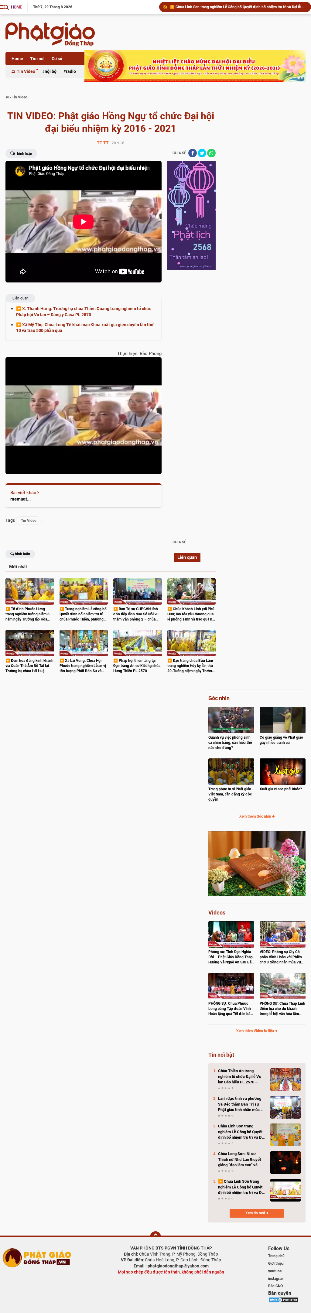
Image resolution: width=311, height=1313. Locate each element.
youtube (275, 1271)
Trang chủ (276, 1256)
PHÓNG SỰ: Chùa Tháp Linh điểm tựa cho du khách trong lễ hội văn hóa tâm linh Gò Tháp (282, 1008)
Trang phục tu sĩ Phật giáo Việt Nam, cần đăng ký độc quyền (230, 794)
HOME (16, 7)
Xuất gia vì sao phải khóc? (281, 789)
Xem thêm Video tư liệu (255, 1031)
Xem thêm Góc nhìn (255, 816)
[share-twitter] (202, 153)
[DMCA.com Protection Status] (283, 1299)
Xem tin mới (255, 1213)
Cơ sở (57, 58)
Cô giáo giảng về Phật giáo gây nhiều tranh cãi (281, 740)
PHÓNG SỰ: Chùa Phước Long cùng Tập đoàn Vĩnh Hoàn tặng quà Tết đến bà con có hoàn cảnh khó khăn (230, 1008)
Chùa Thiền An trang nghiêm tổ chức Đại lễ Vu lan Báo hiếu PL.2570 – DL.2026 (239, 1077)
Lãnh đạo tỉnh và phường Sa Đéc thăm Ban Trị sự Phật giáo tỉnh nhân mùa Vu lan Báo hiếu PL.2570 (241, 1104)
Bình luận (24, 154)
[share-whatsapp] (211, 153)
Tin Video (26, 71)
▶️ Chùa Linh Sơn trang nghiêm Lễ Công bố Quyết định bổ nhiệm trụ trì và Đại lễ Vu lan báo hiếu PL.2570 (238, 7)
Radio (71, 71)
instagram (276, 1279)
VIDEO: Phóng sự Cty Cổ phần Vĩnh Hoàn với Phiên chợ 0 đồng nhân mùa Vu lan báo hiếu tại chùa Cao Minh (281, 957)
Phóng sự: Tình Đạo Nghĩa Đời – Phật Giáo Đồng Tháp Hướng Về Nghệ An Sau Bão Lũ (231, 957)
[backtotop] (155, 1236)
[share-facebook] (192, 153)
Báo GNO (275, 1286)
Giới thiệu (276, 1263)
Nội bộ (50, 71)
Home (17, 58)
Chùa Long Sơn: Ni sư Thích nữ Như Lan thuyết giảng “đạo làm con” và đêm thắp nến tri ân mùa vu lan (241, 1159)
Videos (216, 912)
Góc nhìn (219, 698)
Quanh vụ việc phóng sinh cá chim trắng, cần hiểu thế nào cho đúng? (230, 742)
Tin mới (37, 58)
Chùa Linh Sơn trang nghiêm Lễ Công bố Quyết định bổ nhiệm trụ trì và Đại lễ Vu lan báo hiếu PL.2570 (241, 1132)
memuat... (20, 499)
